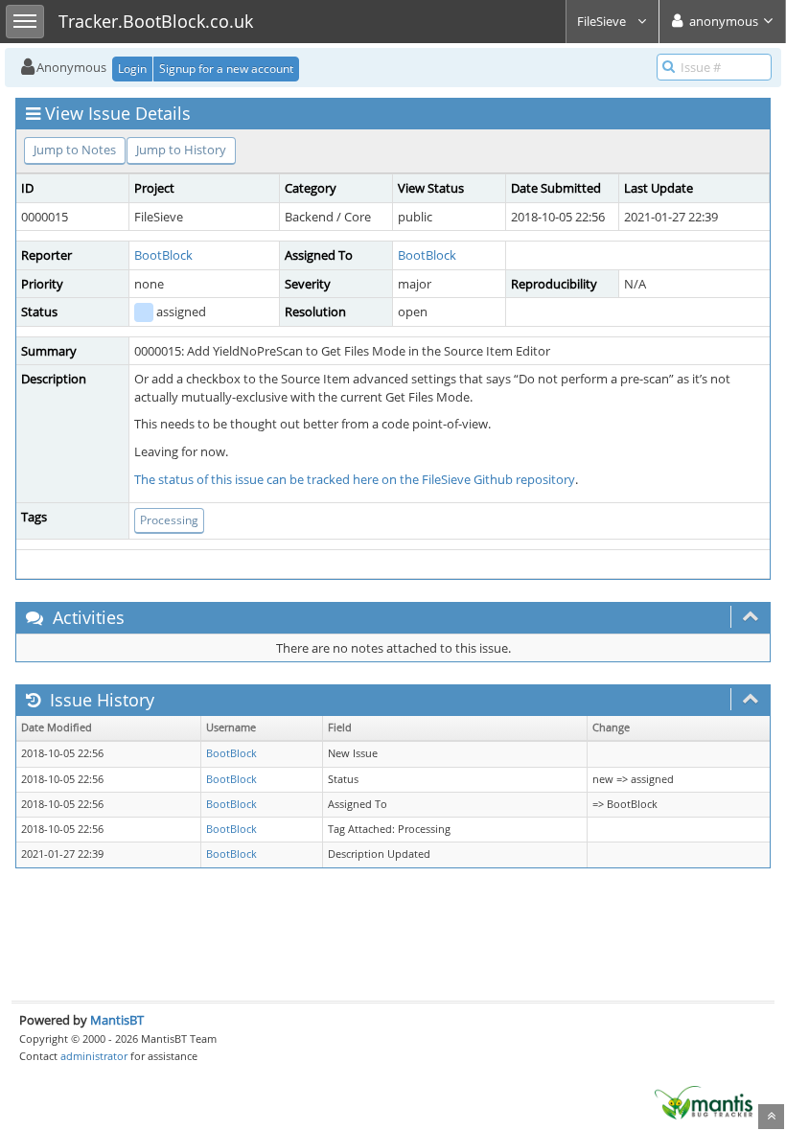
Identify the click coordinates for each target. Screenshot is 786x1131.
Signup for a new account (226, 68)
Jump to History (181, 149)
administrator (93, 1056)
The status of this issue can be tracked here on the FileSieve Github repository (354, 479)
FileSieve (603, 21)
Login (132, 68)
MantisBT (117, 1019)
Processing (169, 520)
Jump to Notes (75, 149)
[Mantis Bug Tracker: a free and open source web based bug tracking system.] (703, 1101)
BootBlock (163, 255)
